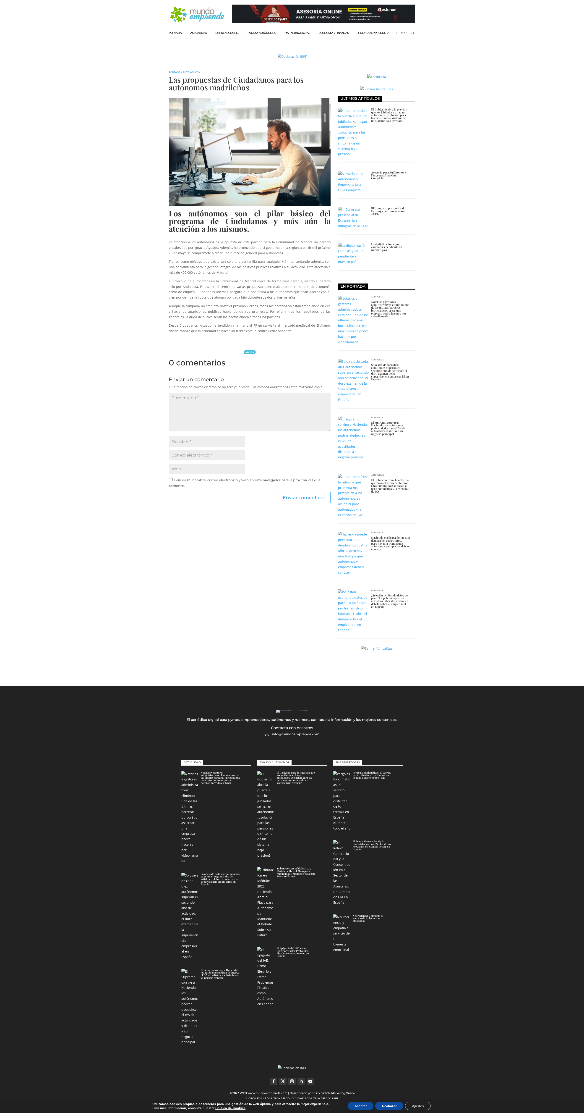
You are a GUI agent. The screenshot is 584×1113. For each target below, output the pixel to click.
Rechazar (389, 1106)
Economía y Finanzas (334, 32)
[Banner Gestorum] (323, 22)
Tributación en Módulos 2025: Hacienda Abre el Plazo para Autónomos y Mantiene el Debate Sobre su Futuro (296, 872)
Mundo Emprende (373, 32)
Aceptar (361, 1106)
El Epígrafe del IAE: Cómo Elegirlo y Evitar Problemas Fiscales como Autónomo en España (293, 952)
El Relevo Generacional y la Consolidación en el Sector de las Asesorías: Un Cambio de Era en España (372, 845)
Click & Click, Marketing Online (334, 1093)
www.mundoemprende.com (267, 1093)
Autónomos (190, 72)
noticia (249, 352)
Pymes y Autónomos (262, 32)
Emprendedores (227, 32)
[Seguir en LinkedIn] (301, 1081)
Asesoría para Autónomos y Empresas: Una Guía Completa (388, 175)
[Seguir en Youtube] (310, 1081)
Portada (175, 32)
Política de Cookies (230, 1108)
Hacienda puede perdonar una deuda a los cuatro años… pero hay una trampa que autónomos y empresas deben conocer (390, 543)
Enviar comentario (304, 497)
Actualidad (198, 32)
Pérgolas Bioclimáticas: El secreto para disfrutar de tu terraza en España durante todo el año (372, 775)
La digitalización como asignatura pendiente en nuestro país (386, 247)
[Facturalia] (376, 77)
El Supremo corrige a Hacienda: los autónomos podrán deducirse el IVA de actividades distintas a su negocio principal (388, 428)
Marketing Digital (297, 32)
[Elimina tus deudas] (376, 89)
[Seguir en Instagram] (292, 1081)
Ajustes (418, 1106)
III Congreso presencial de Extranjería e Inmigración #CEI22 (388, 211)
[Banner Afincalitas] (376, 648)
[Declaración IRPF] (292, 56)
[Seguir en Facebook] (273, 1081)
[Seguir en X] (283, 1081)
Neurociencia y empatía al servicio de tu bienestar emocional (368, 918)
